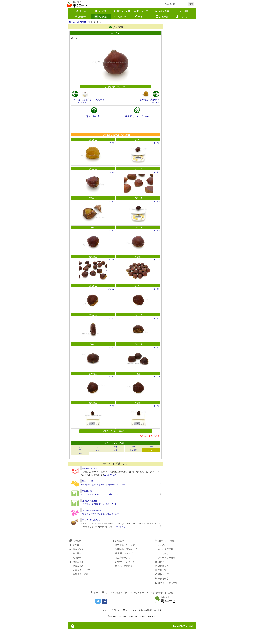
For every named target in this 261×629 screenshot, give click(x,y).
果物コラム (123, 16)
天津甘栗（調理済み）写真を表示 (88, 99)
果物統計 (184, 11)
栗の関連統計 (87, 491)
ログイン (184, 16)
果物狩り (82, 16)
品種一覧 (163, 16)
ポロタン (155, 102)
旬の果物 (77, 553)
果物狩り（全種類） (167, 540)
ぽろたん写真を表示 (149, 99)
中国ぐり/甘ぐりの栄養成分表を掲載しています (100, 513)
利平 (80, 453)
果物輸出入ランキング (126, 549)
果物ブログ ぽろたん (91, 520)
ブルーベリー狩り (166, 557)
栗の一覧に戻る (94, 116)
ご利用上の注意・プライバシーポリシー (124, 592)
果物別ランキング (124, 553)
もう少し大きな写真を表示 (115, 86)
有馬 (80, 446)
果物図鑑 (103, 11)
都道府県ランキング (125, 557)
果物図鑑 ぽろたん (90, 468)
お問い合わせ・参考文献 (161, 592)
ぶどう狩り (163, 553)
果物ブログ (143, 16)
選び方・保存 (123, 11)
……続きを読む (110, 474)
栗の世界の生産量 (89, 500)
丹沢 (97, 450)
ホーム (82, 11)
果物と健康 (163, 578)
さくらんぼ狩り (165, 549)
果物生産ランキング (125, 544)
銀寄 (151, 446)
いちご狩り (163, 544)
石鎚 (97, 446)
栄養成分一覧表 (80, 574)
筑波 (115, 450)
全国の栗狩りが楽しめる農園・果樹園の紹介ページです (103, 484)
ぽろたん (93, 139)
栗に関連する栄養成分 (91, 510)
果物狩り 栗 (87, 481)
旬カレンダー (143, 11)
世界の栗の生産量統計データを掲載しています (99, 504)
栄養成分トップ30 (81, 570)
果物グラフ (78, 557)
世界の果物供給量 (124, 565)
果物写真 (103, 16)
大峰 (115, 446)
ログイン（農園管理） (169, 582)
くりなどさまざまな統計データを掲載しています (100, 494)
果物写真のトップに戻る (137, 116)
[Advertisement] (115, 126)
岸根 (133, 446)
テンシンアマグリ (79, 102)
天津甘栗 (133, 450)
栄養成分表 (163, 11)
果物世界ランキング (125, 561)
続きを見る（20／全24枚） (114, 431)
